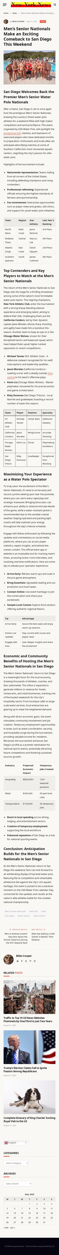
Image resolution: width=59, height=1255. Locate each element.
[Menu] (5, 4)
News (43, 21)
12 (7, 1213)
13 (15, 1213)
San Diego (9, 915)
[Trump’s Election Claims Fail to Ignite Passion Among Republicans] (29, 1047)
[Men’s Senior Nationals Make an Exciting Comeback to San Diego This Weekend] (29, 67)
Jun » (12, 1227)
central (11, 377)
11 (52, 1208)
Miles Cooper (18, 21)
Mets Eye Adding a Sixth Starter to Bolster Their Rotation (43, 936)
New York (33, 911)
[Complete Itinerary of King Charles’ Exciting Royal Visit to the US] (29, 1097)
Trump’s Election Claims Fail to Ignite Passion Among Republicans (25, 1069)
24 (44, 1217)
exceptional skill (12, 133)
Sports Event (39, 915)
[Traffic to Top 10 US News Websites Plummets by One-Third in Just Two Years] (29, 997)
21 (22, 1217)
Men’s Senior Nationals (15, 911)
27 (15, 1222)
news (43, 911)
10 (44, 1208)
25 (52, 1217)
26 (7, 1222)
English (12, 1142)
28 (22, 1222)
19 (7, 1217)
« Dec (6, 1227)
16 (37, 1213)
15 (29, 1213)
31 (44, 1222)
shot (50, 373)
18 (52, 1213)
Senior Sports (24, 915)
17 (44, 1213)
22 (29, 1217)
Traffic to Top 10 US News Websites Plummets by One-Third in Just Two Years (28, 1019)
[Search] (54, 4)
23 (37, 1217)
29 (29, 1222)
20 (15, 1217)
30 (37, 1222)
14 (22, 1213)
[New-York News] (31, 5)
